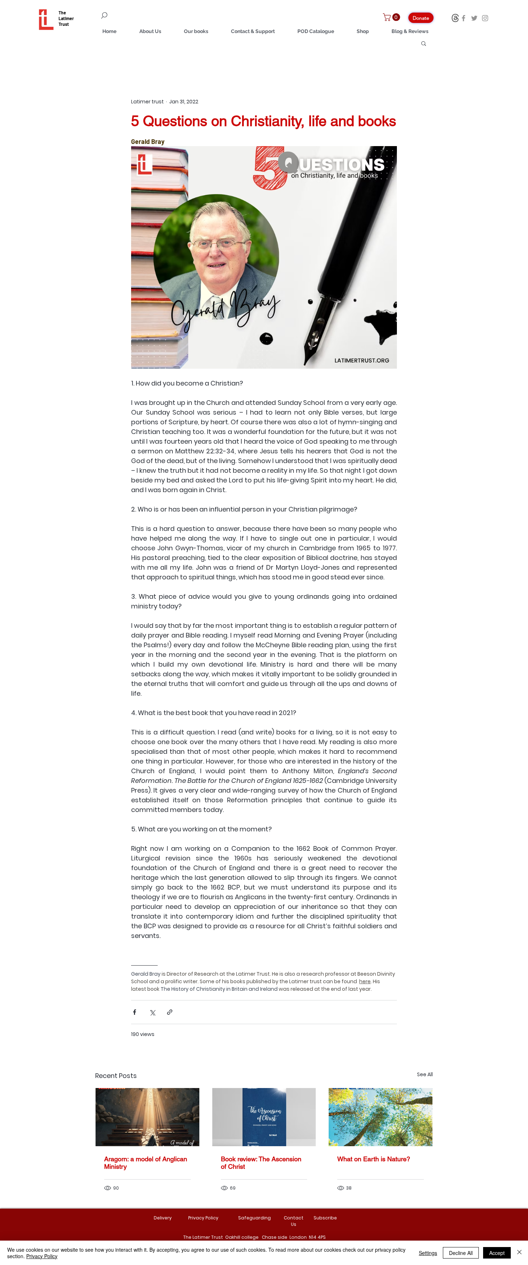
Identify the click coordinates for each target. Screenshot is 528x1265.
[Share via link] (169, 1012)
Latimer (66, 18)
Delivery (163, 1218)
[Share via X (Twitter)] (152, 1012)
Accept (497, 1252)
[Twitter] (474, 18)
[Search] (145, 15)
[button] (392, 17)
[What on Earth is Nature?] (380, 1117)
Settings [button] (428, 1252)
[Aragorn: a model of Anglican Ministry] (147, 1117)
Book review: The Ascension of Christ (261, 1162)
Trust (64, 24)
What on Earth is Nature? (373, 1159)
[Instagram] (485, 18)
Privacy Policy (41, 1256)
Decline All (461, 1252)
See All (425, 1074)
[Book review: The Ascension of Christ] (264, 1117)
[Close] (519, 1252)
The (62, 12)
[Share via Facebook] (134, 1012)
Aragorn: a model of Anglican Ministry (145, 1162)
